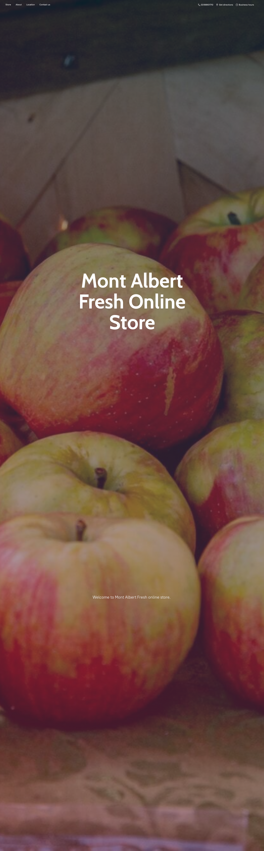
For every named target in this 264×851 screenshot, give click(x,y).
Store (8, 4)
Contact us (44, 4)
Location (30, 4)
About (19, 4)
